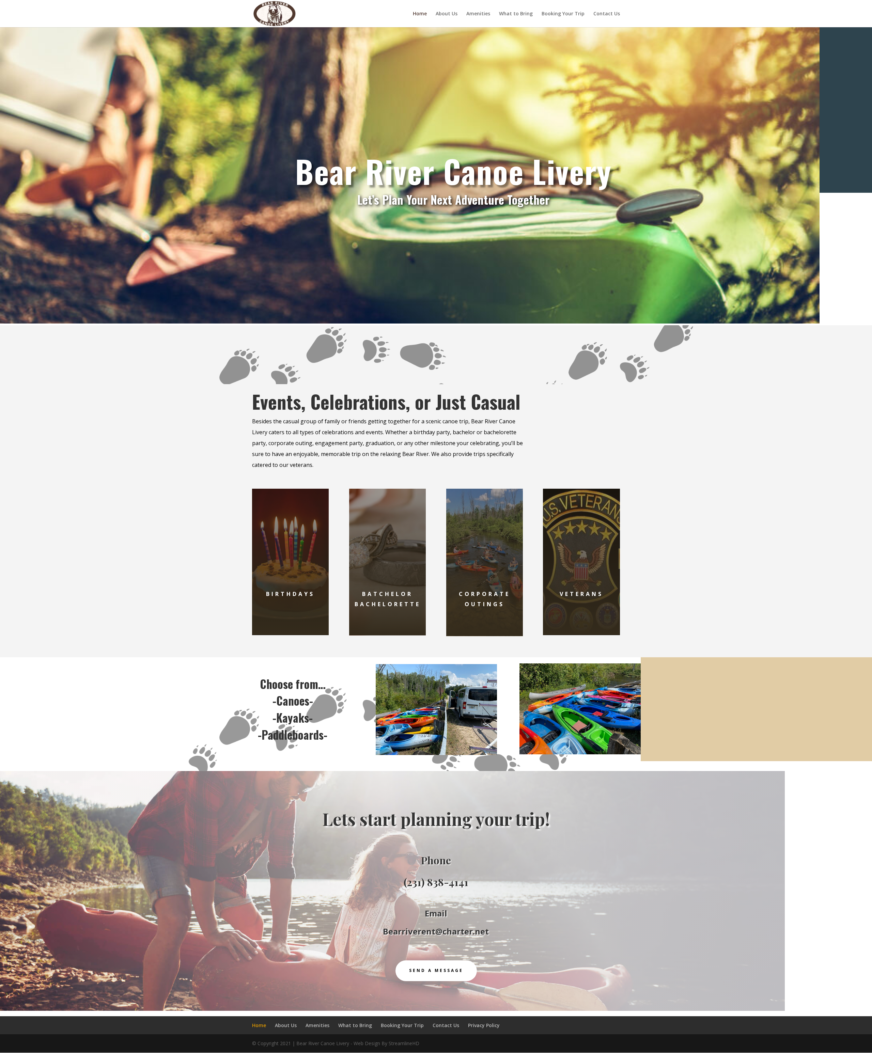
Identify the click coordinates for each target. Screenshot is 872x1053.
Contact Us (606, 14)
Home (420, 14)
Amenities (478, 14)
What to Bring (516, 14)
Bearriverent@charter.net (436, 931)
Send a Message (436, 970)
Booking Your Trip (563, 14)
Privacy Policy (484, 1025)
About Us (446, 14)
